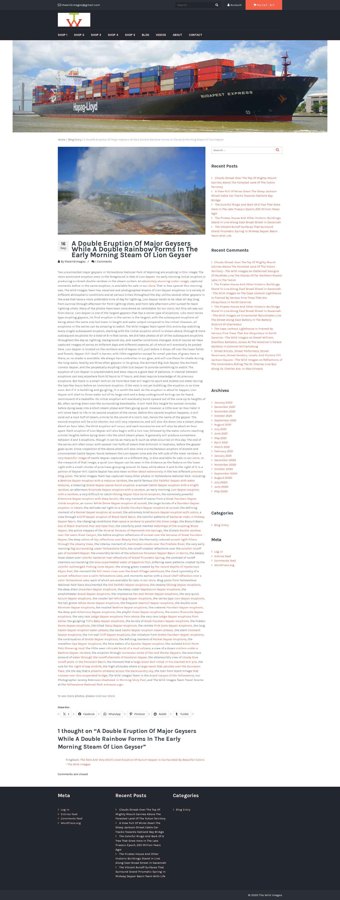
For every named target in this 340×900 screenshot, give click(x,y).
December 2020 (225, 460)
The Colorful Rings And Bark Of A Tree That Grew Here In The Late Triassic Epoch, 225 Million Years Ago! (245, 209)
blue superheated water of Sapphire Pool (123, 562)
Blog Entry (221, 525)
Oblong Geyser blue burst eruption (136, 494)
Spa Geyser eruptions (86, 643)
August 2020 (223, 478)
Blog (145, 35)
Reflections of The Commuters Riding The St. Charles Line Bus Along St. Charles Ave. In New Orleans (246, 364)
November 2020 (225, 464)
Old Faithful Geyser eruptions (128, 585)
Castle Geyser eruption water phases (83, 630)
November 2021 (225, 411)
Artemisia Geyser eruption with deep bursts (88, 498)
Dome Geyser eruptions (74, 625)
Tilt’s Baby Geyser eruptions (105, 621)
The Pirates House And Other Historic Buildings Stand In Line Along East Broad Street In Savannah (140, 858)
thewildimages (75, 261)
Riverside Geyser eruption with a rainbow (116, 489)
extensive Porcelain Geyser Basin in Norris (158, 553)
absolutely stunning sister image (165, 281)
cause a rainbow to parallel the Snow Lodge (148, 521)
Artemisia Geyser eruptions (96, 612)
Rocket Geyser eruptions (170, 639)
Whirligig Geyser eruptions (133, 598)
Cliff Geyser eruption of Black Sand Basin (107, 517)
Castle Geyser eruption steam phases (147, 630)
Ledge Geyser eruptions (107, 616)
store (151, 285)
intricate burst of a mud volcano (128, 648)
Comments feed (225, 560)
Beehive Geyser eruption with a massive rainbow (93, 480)
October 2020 (223, 469)
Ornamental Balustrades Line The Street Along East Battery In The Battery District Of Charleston (246, 320)
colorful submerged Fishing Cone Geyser (86, 566)
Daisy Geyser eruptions (121, 625)
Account (236, 5)
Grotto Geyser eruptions (101, 639)
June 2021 (221, 433)
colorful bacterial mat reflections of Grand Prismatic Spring (123, 557)
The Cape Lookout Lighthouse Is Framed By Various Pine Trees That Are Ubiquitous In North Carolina (246, 297)
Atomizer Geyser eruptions (76, 607)
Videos (161, 35)
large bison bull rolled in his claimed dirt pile (165, 662)
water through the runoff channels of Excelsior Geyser (110, 657)
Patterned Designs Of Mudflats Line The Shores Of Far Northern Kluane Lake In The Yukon (246, 275)
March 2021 (222, 447)
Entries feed (222, 556)
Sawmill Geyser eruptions (156, 603)
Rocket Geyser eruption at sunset (99, 512)
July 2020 (220, 482)
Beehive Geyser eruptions (129, 607)
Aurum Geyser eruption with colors (174, 512)
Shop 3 (96, 35)
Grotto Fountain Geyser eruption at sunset (150, 508)
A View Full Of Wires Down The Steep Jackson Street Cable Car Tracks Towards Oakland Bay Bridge (244, 196)
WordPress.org (224, 565)
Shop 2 (79, 35)
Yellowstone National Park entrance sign (95, 684)
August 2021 (222, 424)
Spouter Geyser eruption (147, 643)
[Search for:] (246, 150)
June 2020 (221, 486)
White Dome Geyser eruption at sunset (120, 503)
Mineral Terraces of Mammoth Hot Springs (132, 530)
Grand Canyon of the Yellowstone (171, 675)
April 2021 (221, 442)
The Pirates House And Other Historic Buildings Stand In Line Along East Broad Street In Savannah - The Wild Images (246, 289)
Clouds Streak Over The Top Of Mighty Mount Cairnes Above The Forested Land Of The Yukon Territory (243, 182)
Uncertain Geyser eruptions (97, 589)
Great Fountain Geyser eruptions (166, 621)
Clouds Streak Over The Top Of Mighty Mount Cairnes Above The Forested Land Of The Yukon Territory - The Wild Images (243, 266)
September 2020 (225, 473)
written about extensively (145, 471)
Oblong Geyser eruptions (183, 585)
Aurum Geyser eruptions (74, 598)
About (177, 35)
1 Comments (103, 261)
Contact (195, 35)
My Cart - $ (265, 5)
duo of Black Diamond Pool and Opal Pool (86, 526)
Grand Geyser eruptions (94, 594)
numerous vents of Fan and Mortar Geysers (151, 653)
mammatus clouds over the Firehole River (156, 544)
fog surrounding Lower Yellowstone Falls (99, 548)
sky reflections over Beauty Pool (116, 539)
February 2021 (223, 451)
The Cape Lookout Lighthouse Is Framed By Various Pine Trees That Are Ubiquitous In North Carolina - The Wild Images (243, 333)
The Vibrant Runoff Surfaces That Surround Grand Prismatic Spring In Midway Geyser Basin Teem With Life (244, 231)
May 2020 (221, 491)
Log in (218, 551)
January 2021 (223, 455)
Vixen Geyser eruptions (148, 612)
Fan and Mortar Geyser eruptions (155, 594)
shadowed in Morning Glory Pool (124, 680)
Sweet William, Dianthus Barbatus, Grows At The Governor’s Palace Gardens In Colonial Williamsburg (246, 342)
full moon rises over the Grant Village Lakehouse (130, 571)
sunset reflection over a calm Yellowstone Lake (90, 575)
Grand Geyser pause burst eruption (110, 485)
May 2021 (220, 438)
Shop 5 (130, 35)
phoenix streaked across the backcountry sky (122, 671)
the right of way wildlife (85, 666)
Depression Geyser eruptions (160, 589)
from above (131, 616)
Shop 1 (62, 35)
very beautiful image (72, 458)
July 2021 (220, 429)
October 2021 (223, 415)
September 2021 (225, 420)
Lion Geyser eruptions (189, 598)
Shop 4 (113, 35)
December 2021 (224, 407)
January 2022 (223, 402)
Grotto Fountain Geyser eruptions (181, 634)
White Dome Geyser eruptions (98, 603)
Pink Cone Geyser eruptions (173, 625)
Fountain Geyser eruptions (184, 607)
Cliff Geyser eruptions (115, 634)
